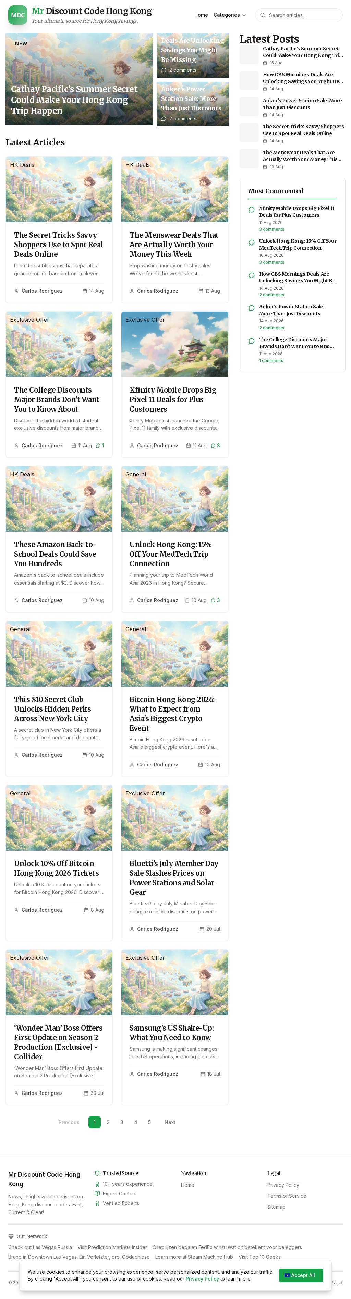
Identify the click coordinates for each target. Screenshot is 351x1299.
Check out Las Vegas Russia (40, 1247)
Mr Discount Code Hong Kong (44, 1179)
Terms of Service (286, 1196)
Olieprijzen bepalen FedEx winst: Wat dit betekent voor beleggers (227, 1247)
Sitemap (276, 1207)
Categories (227, 15)
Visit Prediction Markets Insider (112, 1247)
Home (201, 15)
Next (170, 1122)
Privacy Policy (283, 1185)
